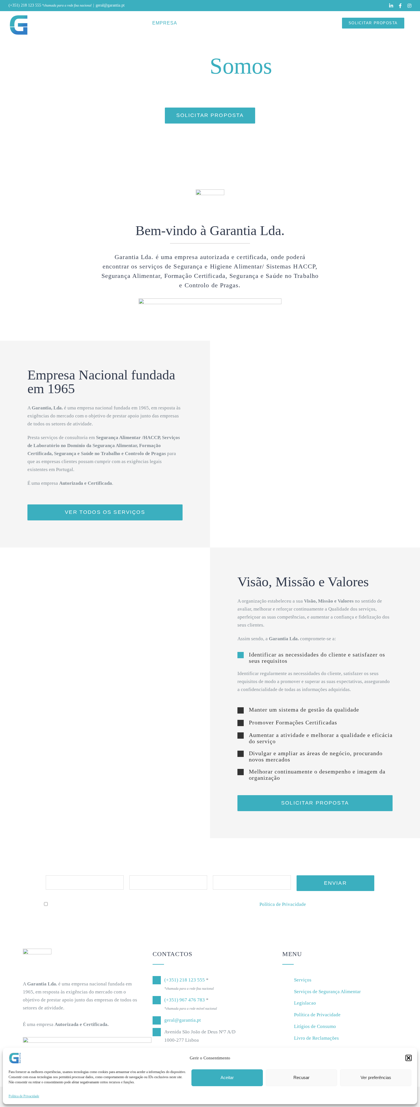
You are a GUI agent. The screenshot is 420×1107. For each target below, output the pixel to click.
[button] (408, 1058)
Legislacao (305, 1003)
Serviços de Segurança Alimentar (327, 991)
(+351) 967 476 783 (184, 1000)
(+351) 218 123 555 (25, 5)
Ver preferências (376, 1077)
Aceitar (227, 1077)
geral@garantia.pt (110, 5)
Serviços (302, 980)
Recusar (301, 1077)
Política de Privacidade (24, 1096)
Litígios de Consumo (315, 1026)
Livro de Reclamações (316, 1038)
